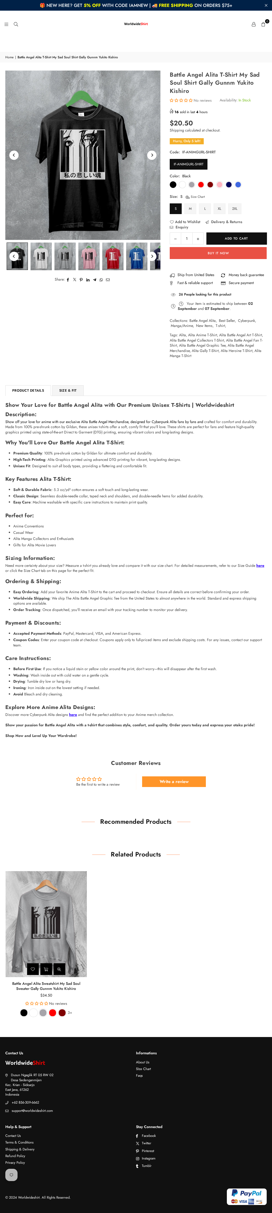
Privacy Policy (15, 1162)
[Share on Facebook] (68, 279)
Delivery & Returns (226, 221)
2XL (234, 208)
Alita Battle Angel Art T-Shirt (240, 335)
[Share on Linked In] (88, 279)
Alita (182, 335)
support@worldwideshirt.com (32, 1110)
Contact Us (13, 1135)
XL (219, 208)
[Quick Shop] (46, 969)
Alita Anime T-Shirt (202, 335)
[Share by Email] (108, 279)
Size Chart (197, 197)
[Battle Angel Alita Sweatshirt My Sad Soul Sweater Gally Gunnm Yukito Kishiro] (46, 924)
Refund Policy (15, 1155)
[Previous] (14, 155)
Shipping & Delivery (20, 1149)
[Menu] (6, 24)
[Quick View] (59, 969)
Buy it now (218, 253)
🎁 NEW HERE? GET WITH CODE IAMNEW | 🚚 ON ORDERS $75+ (136, 5)
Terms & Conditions (19, 1142)
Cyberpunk (246, 320)
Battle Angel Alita (202, 320)
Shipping (177, 130)
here (260, 565)
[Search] (16, 24)
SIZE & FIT (68, 390)
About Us (142, 1062)
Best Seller (227, 320)
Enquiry (181, 227)
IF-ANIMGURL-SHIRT (188, 164)
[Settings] (253, 24)
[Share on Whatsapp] (101, 279)
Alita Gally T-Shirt (205, 350)
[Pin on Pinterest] (81, 279)
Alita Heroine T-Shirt (236, 350)
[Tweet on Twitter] (75, 279)
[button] (263, 24)
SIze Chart (143, 1068)
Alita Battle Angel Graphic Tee (202, 345)
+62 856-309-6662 (25, 1102)
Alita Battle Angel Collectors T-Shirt (197, 340)
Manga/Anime (182, 325)
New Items (204, 325)
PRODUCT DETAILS (28, 390)
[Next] (151, 155)
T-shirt (220, 325)
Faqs (139, 1075)
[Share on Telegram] (95, 279)
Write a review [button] (174, 781)
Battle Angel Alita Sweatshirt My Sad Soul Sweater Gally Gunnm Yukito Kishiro (46, 986)
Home (9, 57)
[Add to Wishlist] (33, 969)
